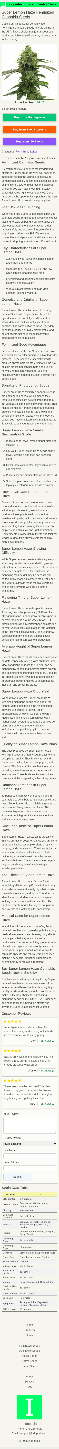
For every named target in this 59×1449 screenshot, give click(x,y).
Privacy (29, 1381)
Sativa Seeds (29, 1361)
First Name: (10, 1150)
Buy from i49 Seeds (29, 141)
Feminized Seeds (29, 1345)
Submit (17, 1176)
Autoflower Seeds (29, 1350)
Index (32, 4)
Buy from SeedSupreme (29, 129)
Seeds (41, 4)
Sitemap (52, 4)
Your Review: (11, 1114)
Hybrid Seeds (30, 1366)
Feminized (22, 151)
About (29, 1376)
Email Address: (12, 1162)
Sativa (33, 151)
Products (29, 1330)
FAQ (29, 1386)
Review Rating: (12, 1138)
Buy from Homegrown (29, 117)
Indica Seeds (29, 1355)
